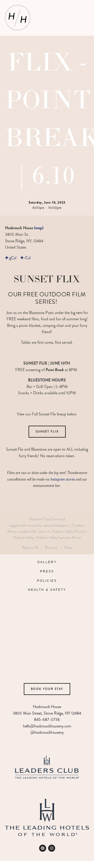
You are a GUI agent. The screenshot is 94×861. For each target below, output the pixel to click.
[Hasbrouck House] (42, 848)
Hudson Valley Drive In (69, 531)
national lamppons (56, 525)
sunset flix (33, 525)
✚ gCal (10, 258)
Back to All (30, 547)
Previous (51, 547)
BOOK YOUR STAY (47, 689)
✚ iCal (25, 258)
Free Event (51, 519)
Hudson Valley (23, 537)
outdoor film (27, 531)
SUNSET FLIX (47, 431)
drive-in (44, 531)
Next (68, 547)
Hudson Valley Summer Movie (58, 537)
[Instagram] (51, 848)
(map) (38, 228)
